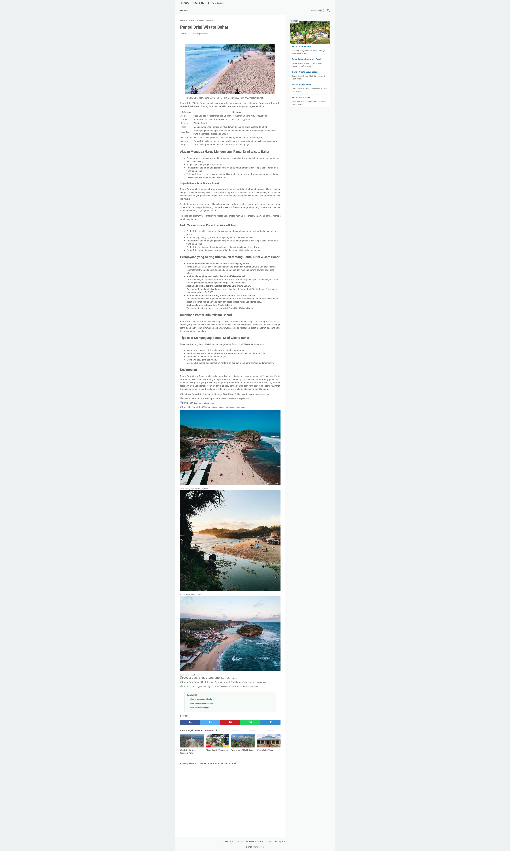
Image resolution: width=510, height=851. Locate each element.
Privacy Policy (281, 841)
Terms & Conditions (265, 841)
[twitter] (210, 722)
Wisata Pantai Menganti (200, 707)
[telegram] (270, 722)
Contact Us (238, 841)
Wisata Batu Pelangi (301, 46)
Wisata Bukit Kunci (301, 97)
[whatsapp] (250, 722)
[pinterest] (230, 722)
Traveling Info (194, 3)
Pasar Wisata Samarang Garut (306, 59)
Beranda (184, 10)
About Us (227, 841)
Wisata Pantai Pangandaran (201, 703)
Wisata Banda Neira (301, 84)
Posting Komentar (200, 34)
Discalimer (249, 841)
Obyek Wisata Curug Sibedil (305, 72)
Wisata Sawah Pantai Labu (201, 699)
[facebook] (190, 722)
